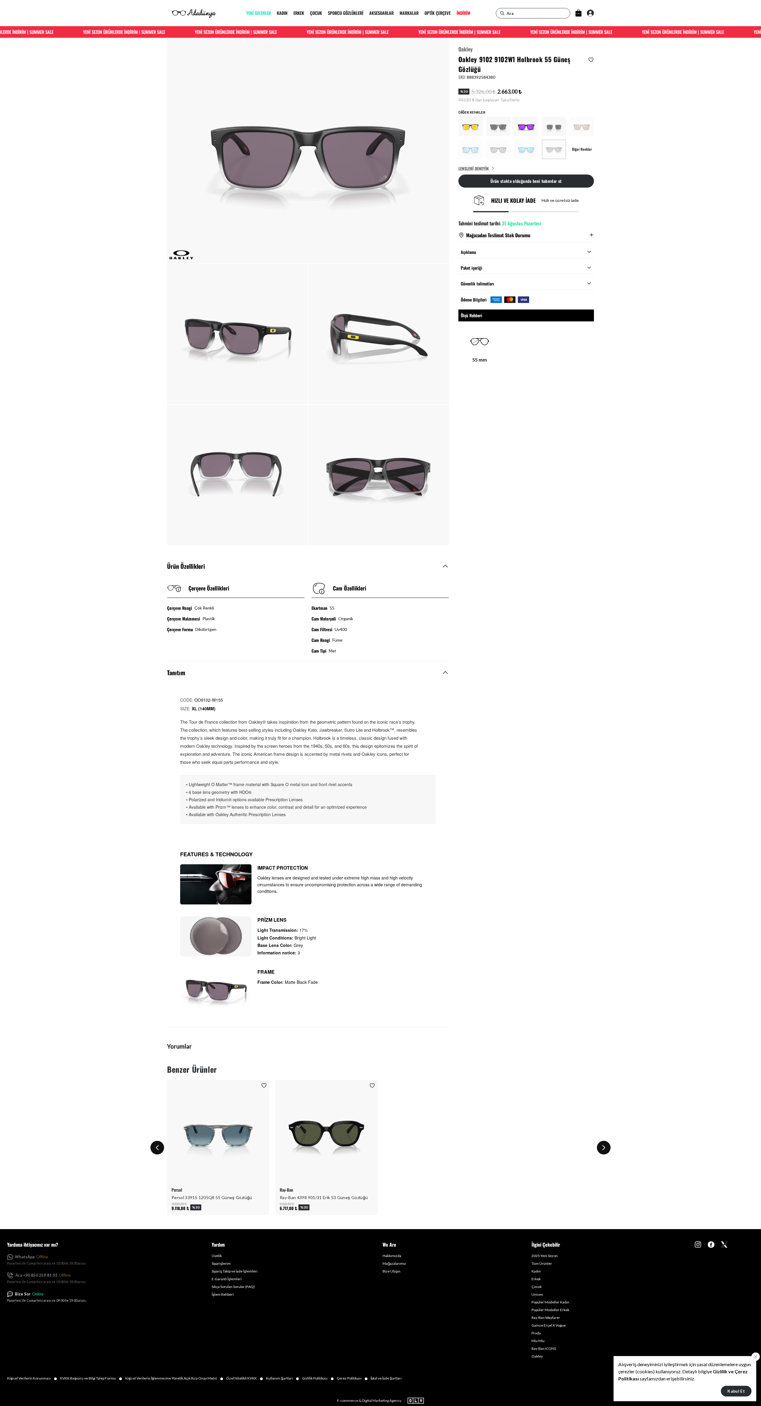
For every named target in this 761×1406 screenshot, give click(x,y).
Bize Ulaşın (391, 1271)
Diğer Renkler (582, 149)
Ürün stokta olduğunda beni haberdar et (526, 180)
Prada (536, 1333)
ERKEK (298, 13)
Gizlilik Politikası (318, 1378)
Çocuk (537, 1286)
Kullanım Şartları (282, 1378)
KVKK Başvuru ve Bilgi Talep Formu (91, 1378)
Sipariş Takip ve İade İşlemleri (234, 1271)
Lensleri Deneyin (473, 168)
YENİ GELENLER (258, 13)
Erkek (536, 1279)
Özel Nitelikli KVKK (244, 1378)
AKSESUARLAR (381, 13)
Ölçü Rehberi (471, 315)
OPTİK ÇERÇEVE (437, 13)
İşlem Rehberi (223, 1294)
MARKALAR (409, 13)
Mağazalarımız (394, 1263)
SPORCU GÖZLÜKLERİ (345, 13)
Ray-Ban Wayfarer (546, 1317)
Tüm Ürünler (542, 1263)
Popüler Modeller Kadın (550, 1302)
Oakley (465, 49)
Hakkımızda (392, 1255)
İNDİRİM (463, 13)
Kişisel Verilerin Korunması (32, 1378)
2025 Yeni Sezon (545, 1255)
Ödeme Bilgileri (474, 299)
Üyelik (217, 1255)
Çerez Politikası (352, 1378)
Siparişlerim (221, 1263)
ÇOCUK (316, 13)
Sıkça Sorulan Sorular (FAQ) (233, 1286)
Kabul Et (736, 1391)
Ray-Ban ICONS (544, 1348)
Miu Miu (538, 1341)
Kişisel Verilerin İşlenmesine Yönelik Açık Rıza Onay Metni (174, 1378)
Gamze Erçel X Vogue (549, 1325)
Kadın (536, 1271)
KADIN (282, 13)
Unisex (537, 1294)
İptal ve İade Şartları (386, 1378)
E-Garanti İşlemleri (227, 1279)
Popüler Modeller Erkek (550, 1310)
